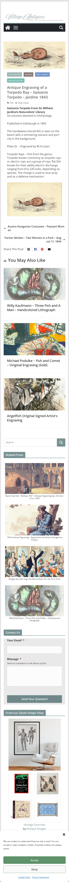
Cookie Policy (24, 877)
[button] (64, 834)
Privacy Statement (40, 877)
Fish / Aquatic (42, 74)
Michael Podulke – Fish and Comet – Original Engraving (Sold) (33, 362)
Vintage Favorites (34, 825)
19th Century (14, 74)
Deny (34, 869)
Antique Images (36, 829)
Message (14, 659)
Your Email (15, 640)
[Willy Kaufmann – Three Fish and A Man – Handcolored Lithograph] (34, 284)
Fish (12, 102)
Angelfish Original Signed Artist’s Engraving (32, 418)
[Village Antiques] (34, 17)
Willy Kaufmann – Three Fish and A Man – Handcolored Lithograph (33, 307)
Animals (28, 74)
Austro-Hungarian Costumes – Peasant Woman (36, 228)
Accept (34, 860)
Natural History (15, 80)
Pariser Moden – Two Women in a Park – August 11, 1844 (33, 239)
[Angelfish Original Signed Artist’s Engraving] (34, 394)
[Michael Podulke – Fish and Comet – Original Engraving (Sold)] (34, 339)
